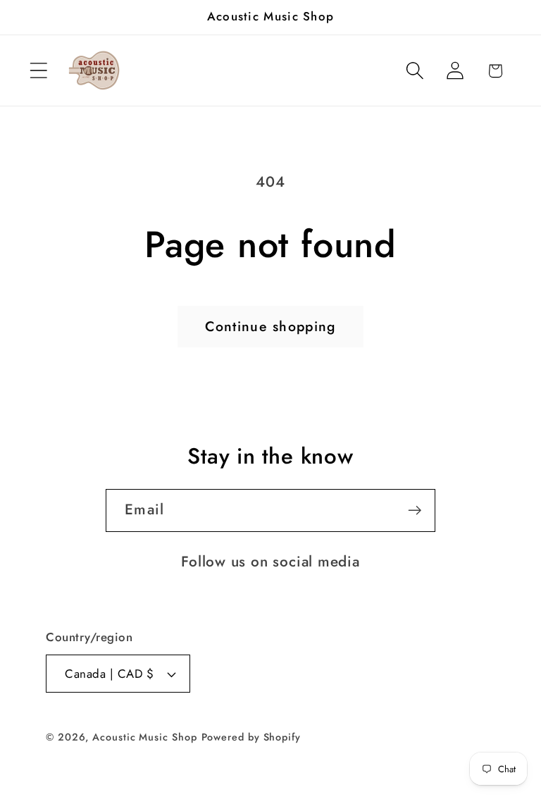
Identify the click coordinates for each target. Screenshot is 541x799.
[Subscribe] (414, 510)
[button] (38, 71)
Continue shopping (270, 326)
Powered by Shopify (251, 737)
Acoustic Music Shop (144, 737)
